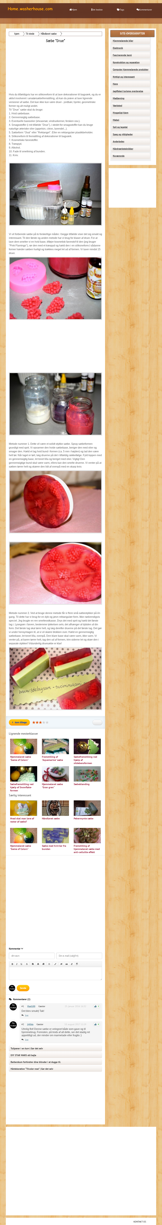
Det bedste (97, 9)
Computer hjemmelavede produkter (130, 69)
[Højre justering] (43, 964)
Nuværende (119, 156)
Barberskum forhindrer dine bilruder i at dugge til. (36, 1062)
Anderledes (118, 141)
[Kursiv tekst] (17, 964)
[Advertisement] (55, 66)
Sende (23, 988)
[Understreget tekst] (21, 964)
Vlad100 (31, 1006)
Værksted (117, 105)
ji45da (30, 1024)
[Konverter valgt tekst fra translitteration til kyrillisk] (72, 964)
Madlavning (118, 98)
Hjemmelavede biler (123, 40)
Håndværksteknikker (123, 148)
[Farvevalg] (55, 964)
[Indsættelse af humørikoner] (49, 964)
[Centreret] (38, 964)
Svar (26, 1015)
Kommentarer (145, 9)
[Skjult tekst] (61, 964)
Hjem (74, 9)
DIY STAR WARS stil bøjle (23, 1055)
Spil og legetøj (120, 127)
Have (115, 84)
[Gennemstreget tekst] (27, 964)
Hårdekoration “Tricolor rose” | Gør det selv (32, 1068)
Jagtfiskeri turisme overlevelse (128, 91)
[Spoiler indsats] (77, 964)
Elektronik (118, 48)
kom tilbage (21, 722)
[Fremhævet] (12, 964)
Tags (122, 9)
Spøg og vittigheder (123, 134)
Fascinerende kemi (122, 55)
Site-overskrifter (132, 33)
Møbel (116, 120)
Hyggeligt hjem (120, 112)
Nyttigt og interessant (124, 76)
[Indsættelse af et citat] (66, 964)
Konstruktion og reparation (126, 62)
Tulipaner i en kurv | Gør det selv (27, 1048)
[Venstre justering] (33, 964)
